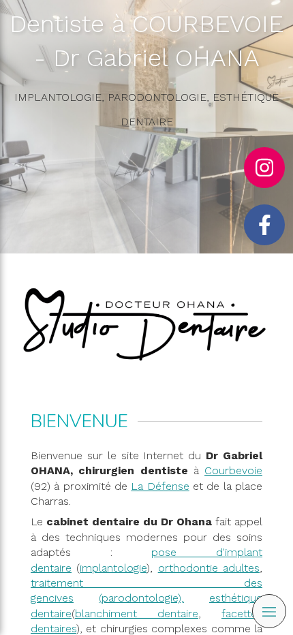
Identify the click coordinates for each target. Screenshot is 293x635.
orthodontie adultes (209, 567)
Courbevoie (233, 470)
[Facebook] (264, 224)
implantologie (113, 567)
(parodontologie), (141, 597)
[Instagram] (264, 167)
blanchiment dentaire (136, 613)
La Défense (160, 486)
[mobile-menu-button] (269, 611)
